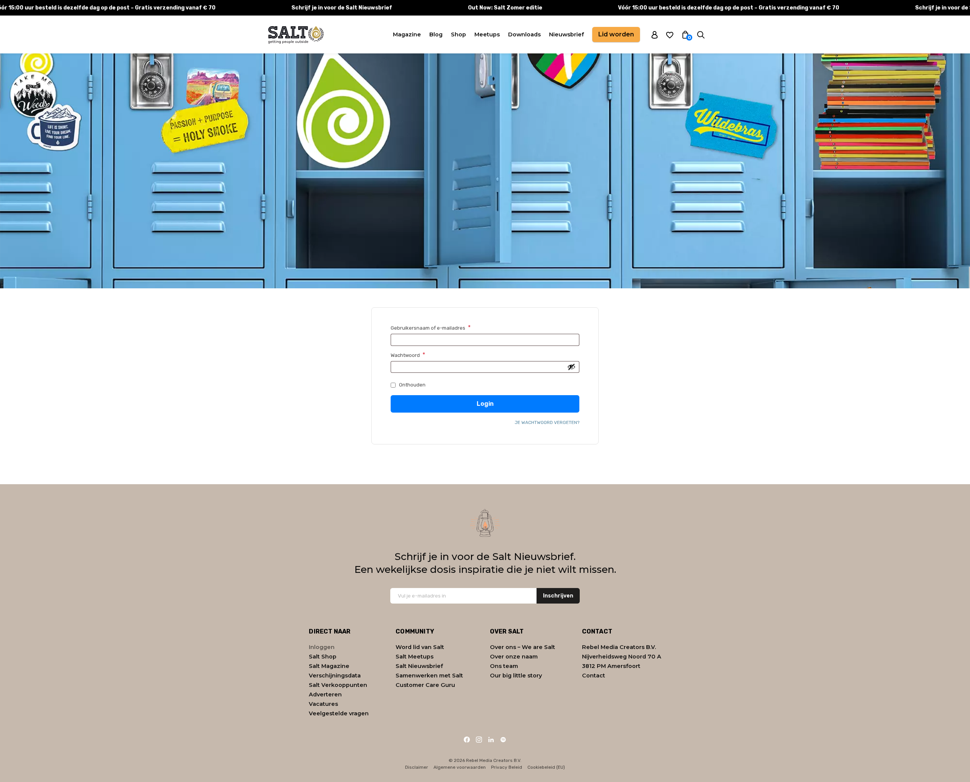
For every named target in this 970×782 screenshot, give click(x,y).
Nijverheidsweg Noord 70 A (621, 656)
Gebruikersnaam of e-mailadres (439, 328)
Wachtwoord (416, 355)
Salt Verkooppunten (338, 685)
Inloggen (322, 647)
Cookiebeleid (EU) (546, 767)
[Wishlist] (669, 34)
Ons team (504, 666)
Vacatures (323, 704)
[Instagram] (479, 740)
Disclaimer (416, 767)
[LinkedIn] (491, 740)
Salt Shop (322, 656)
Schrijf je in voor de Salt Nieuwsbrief (341, 8)
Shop (458, 34)
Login (485, 403)
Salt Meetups (414, 656)
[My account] (654, 34)
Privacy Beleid (506, 767)
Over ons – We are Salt (522, 647)
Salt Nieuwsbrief (419, 666)
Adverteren (325, 694)
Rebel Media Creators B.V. (619, 647)
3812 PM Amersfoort (611, 666)
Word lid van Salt (420, 647)
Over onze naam (514, 656)
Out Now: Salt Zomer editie (505, 8)
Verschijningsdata (335, 675)
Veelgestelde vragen (339, 713)
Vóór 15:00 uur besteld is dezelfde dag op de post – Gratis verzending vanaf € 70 (728, 8)
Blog (436, 34)
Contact (593, 675)
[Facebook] (467, 740)
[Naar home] (295, 34)
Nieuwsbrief (566, 34)
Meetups (487, 34)
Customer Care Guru (425, 685)
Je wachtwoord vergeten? (547, 422)
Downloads (524, 34)
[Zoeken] (701, 35)
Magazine (407, 34)
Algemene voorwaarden (459, 767)
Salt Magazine (329, 666)
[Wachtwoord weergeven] (571, 367)
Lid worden (616, 34)
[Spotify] (503, 740)
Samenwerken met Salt (429, 675)
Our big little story (516, 675)
